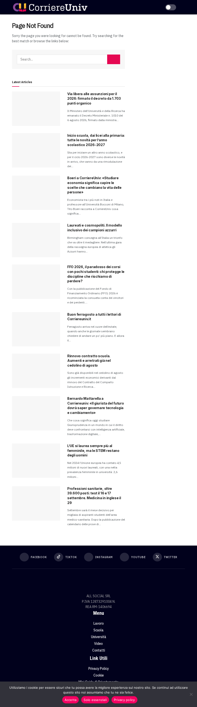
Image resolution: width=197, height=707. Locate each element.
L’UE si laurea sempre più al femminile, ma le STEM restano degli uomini (93, 450)
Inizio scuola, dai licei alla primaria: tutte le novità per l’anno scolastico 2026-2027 (96, 140)
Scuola (98, 630)
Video (98, 643)
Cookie (98, 675)
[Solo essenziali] (191, 694)
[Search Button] (113, 59)
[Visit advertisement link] (158, 48)
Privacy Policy (98, 668)
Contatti (98, 650)
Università (98, 637)
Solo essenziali (95, 700)
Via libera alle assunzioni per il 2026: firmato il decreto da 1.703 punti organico (94, 98)
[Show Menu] (183, 7)
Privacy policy (124, 700)
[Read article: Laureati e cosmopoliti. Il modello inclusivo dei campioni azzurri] (36, 240)
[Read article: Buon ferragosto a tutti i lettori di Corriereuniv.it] (36, 329)
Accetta (71, 700)
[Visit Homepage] (50, 7)
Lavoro (98, 623)
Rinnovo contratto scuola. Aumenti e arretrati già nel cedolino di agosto (89, 360)
